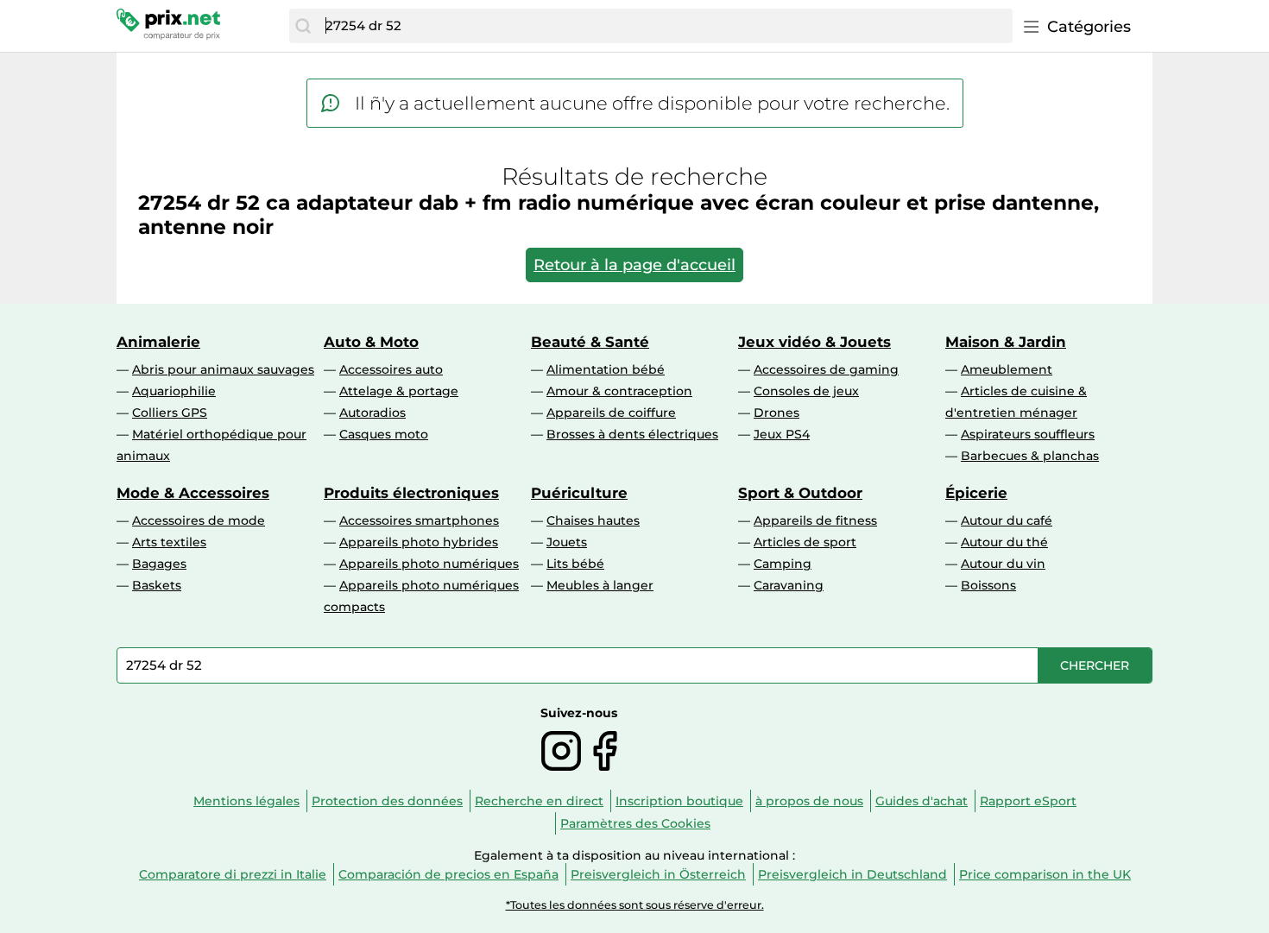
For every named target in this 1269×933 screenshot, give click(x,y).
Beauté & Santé (590, 341)
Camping (782, 563)
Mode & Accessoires (193, 492)
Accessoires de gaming (826, 369)
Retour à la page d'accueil (634, 264)
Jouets (566, 542)
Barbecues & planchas (1030, 455)
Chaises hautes (593, 520)
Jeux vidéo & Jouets (814, 341)
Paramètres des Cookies (635, 823)
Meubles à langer (599, 585)
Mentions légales (246, 801)
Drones (776, 412)
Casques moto (383, 434)
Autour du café (1006, 520)
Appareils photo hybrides (418, 542)
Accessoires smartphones (419, 520)
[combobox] (665, 26)
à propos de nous (809, 801)
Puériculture (579, 492)
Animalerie (158, 341)
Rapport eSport (1028, 801)
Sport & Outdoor (800, 492)
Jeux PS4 (782, 434)
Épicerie (976, 492)
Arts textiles (169, 542)
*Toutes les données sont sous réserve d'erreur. (635, 904)
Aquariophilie (174, 391)
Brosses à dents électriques (632, 434)
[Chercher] (303, 26)
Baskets (156, 585)
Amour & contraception (619, 391)
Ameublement (1006, 369)
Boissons (988, 585)
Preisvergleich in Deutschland (852, 874)
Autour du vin (1003, 563)
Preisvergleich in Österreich (658, 874)
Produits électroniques (411, 492)
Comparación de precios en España (448, 874)
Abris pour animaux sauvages (223, 369)
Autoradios (372, 412)
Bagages (159, 563)
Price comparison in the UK (1045, 874)
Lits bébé (575, 563)
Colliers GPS (169, 412)
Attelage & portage (398, 391)
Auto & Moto (371, 341)
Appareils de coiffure (611, 412)
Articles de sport (805, 542)
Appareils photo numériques (429, 563)
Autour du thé (1004, 542)
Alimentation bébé (605, 369)
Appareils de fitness (815, 520)
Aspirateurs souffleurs (1028, 434)
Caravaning (789, 585)
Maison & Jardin (1005, 341)
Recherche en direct (539, 801)
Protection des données (387, 801)
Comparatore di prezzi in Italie (232, 874)
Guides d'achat (921, 801)
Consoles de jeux (806, 391)
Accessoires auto (391, 369)
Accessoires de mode (198, 520)
